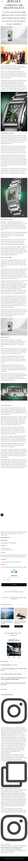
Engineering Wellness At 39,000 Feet (9, 664)
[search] (25, 1)
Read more (5, 626)
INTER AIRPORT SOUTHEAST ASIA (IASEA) (14, 591)
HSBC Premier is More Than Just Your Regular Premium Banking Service (14, 598)
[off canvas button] (2, 1)
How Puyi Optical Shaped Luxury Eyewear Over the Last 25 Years (20, 622)
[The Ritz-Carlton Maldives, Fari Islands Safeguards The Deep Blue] (7, 613)
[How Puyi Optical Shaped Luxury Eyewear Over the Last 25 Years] (20, 613)
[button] (2, 515)
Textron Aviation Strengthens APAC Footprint (11, 674)
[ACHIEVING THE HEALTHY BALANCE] (14, 35)
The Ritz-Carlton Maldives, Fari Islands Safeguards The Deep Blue (7, 622)
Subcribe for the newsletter (14, 577)
